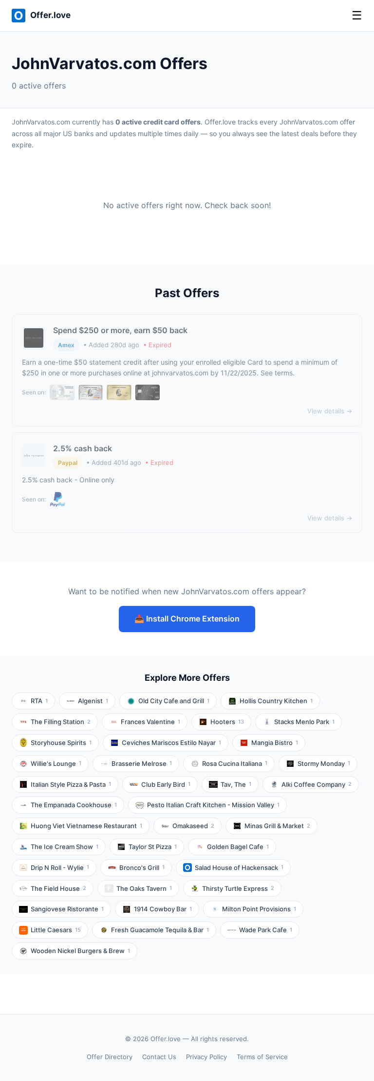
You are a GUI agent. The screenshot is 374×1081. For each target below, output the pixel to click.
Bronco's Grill (142, 867)
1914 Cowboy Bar (163, 909)
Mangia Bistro (274, 742)
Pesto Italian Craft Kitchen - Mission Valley (213, 805)
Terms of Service (262, 1057)
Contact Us (159, 1057)
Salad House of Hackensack (239, 867)
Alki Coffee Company (316, 784)
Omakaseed (193, 826)
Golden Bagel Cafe (238, 847)
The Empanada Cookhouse (74, 805)
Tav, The (236, 784)
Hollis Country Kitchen (276, 701)
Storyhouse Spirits (61, 742)
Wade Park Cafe (265, 930)
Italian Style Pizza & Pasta (71, 784)
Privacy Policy (206, 1057)
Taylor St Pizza (153, 847)
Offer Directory (109, 1057)
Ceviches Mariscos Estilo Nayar (171, 742)
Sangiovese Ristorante (67, 909)
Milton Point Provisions (259, 909)
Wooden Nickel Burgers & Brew (80, 951)
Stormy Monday (324, 763)
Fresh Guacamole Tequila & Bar (160, 930)
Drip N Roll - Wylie (60, 867)
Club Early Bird (165, 784)
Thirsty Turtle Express (238, 888)
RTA (39, 701)
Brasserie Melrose (142, 763)
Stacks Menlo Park (304, 722)
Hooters (227, 722)
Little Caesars (56, 930)
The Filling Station (61, 722)
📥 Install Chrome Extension (187, 618)
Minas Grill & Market (277, 826)
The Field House (58, 888)
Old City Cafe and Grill (173, 701)
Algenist (93, 701)
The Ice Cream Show (64, 847)
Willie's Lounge (56, 763)
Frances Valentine (150, 722)
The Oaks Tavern (144, 888)
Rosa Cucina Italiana (234, 763)
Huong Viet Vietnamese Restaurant (86, 826)
